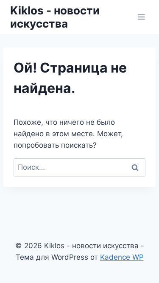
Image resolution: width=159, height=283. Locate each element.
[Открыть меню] (141, 16)
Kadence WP (122, 257)
